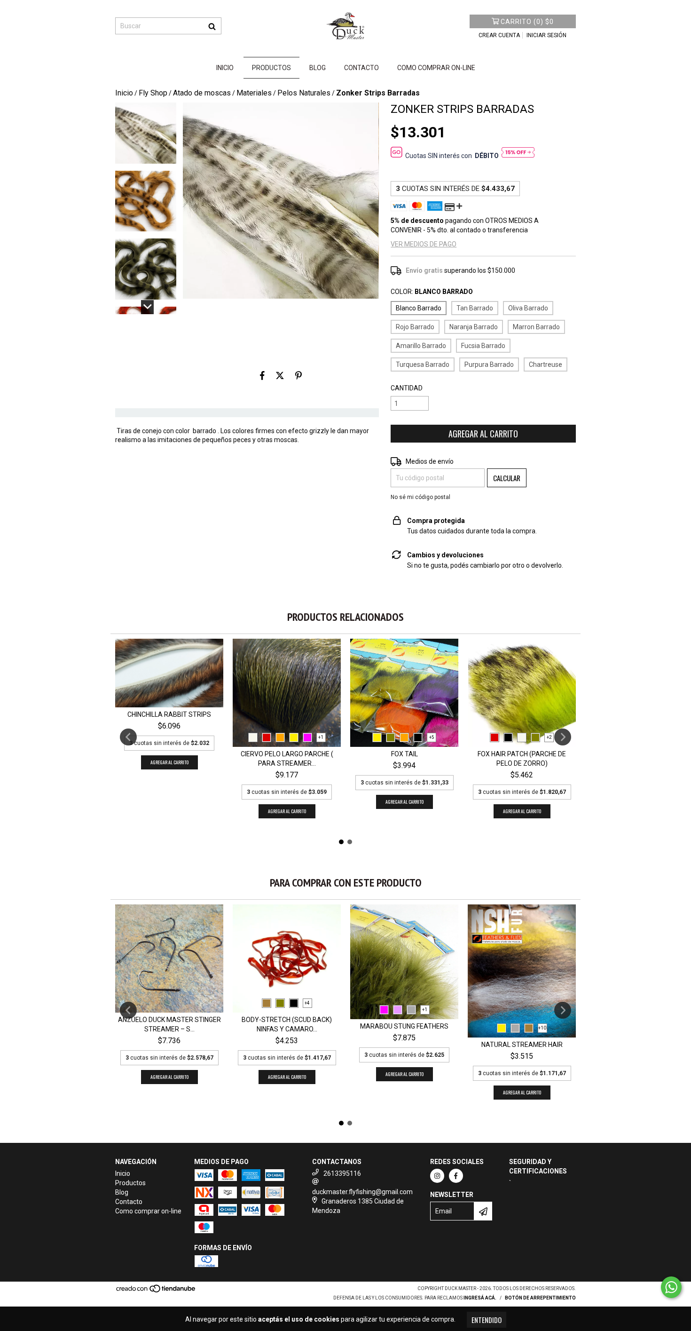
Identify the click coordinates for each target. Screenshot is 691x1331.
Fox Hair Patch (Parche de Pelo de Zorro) (522, 758)
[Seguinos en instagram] (437, 1176)
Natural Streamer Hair (522, 1044)
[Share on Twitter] (279, 375)
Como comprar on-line (436, 67)
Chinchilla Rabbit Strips (169, 714)
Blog (317, 67)
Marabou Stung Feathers (404, 1026)
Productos (271, 67)
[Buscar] (212, 25)
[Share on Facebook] (262, 375)
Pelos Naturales (303, 92)
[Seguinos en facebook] (456, 1176)
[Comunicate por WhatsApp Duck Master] (671, 1287)
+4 (307, 1003)
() (527, 21)
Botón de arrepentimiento (540, 1297)
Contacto (361, 67)
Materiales (254, 92)
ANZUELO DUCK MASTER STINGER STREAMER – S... (169, 1024)
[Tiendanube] (156, 1291)
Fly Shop (153, 92)
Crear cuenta (499, 35)
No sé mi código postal (420, 497)
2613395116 (342, 1173)
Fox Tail (404, 754)
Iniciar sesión (546, 35)
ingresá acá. (479, 1297)
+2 (549, 737)
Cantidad (407, 388)
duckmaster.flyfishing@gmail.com (362, 1192)
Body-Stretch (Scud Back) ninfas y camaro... (287, 1024)
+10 (542, 1027)
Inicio (225, 67)
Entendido (486, 1320)
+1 (320, 737)
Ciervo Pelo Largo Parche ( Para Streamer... (287, 758)
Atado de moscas (202, 92)
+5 (431, 737)
